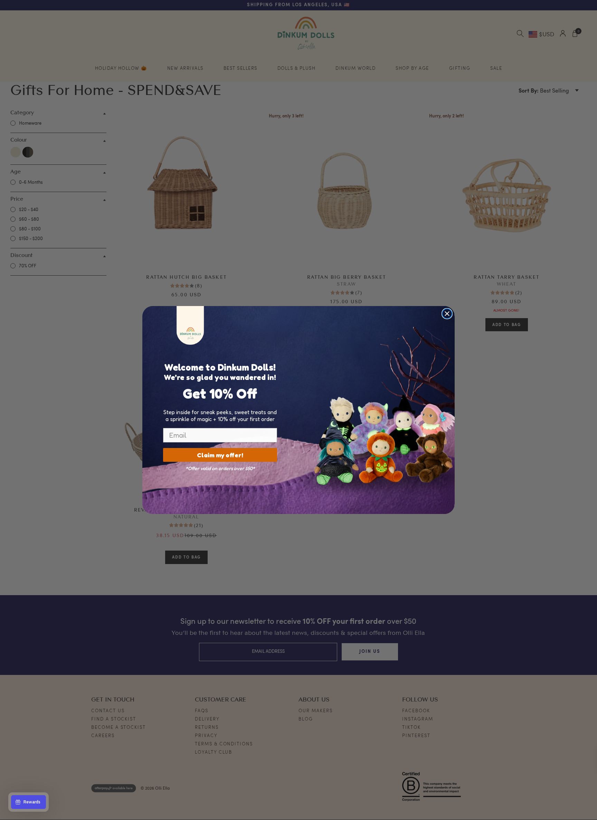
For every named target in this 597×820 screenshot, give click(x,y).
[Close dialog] (447, 313)
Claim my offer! (220, 455)
